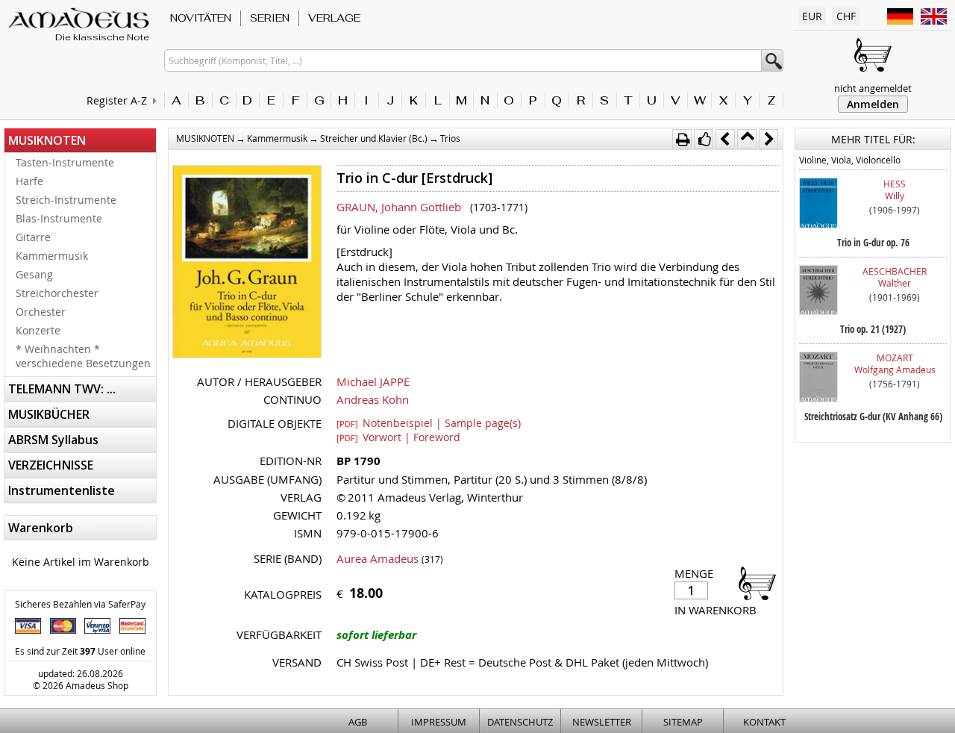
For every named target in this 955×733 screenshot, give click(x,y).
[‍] (752, 582)
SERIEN (269, 18)
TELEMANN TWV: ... (62, 389)
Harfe (29, 181)
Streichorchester (57, 293)
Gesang (34, 274)
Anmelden (873, 104)
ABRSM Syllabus (53, 439)
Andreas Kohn (372, 399)
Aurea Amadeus (377, 558)
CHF (846, 16)
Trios (450, 138)
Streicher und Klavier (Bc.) (374, 138)
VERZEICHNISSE (50, 465)
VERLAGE (334, 18)
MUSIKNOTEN (47, 140)
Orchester (41, 312)
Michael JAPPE (373, 381)
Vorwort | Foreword (398, 436)
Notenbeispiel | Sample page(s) (428, 422)
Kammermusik (52, 256)
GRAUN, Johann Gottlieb (398, 206)
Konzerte (38, 330)
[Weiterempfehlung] (703, 139)
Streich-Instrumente (66, 200)
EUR (812, 16)
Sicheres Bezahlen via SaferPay (80, 604)
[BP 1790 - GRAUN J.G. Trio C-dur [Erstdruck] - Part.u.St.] (247, 263)
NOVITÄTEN (200, 18)
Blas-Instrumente (59, 218)
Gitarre (33, 237)
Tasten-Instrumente (65, 162)
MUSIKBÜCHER (49, 414)
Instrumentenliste (61, 490)
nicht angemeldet (873, 88)
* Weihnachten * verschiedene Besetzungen (83, 356)
